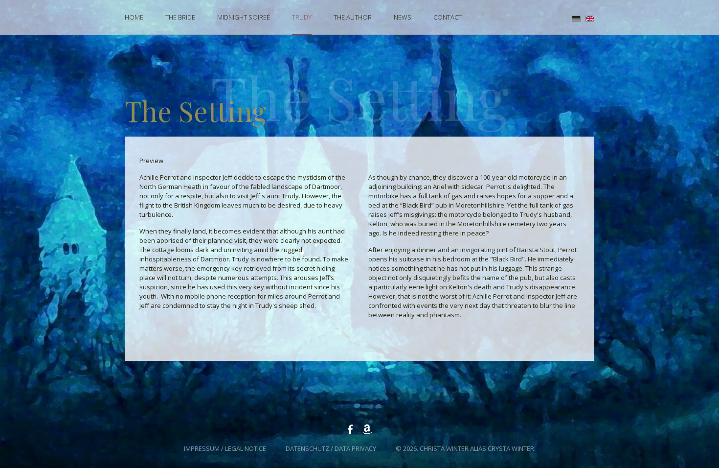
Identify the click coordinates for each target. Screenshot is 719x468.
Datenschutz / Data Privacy (331, 448)
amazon (367, 429)
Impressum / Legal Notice (225, 448)
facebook (350, 429)
